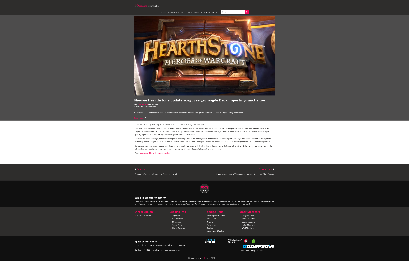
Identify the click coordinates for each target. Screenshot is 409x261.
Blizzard (152, 153)
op (142, 142)
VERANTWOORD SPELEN (209, 12)
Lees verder (140, 118)
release (160, 153)
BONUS (163, 12)
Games (189, 12)
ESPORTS (181, 12)
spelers (167, 153)
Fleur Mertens (143, 104)
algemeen (144, 153)
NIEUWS (196, 12)
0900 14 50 (146, 250)
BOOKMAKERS (172, 12)
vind (154, 250)
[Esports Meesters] (147, 6)
